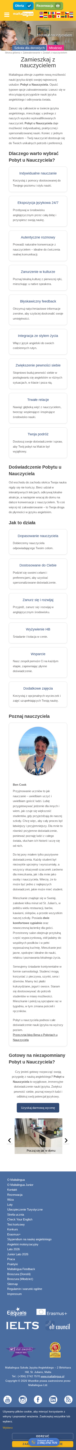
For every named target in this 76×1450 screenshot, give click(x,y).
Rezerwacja (44, 5)
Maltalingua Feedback (21, 1269)
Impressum (14, 1294)
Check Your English (19, 1219)
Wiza (10, 1199)
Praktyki (12, 1264)
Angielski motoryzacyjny (22, 1244)
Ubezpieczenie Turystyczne (25, 1209)
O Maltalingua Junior (20, 1184)
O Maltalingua (16, 1179)
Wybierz (8, 1427)
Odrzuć (42, 1436)
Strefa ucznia (15, 1214)
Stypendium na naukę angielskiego (29, 1239)
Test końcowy (16, 1224)
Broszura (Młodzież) (20, 1279)
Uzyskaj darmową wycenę (38, 1107)
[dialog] (38, 1428)
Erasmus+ (14, 1234)
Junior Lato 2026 (17, 1254)
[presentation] (10, 1140)
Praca (11, 1259)
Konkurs (12, 1229)
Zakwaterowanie (31, 52)
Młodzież (55, 48)
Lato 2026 (13, 1249)
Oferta (19, 5)
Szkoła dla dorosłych (29, 48)
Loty (10, 1204)
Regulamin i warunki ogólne (24, 1288)
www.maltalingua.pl (52, 1376)
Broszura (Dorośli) (19, 1274)
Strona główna (12, 52)
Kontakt (12, 1189)
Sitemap (12, 1284)
